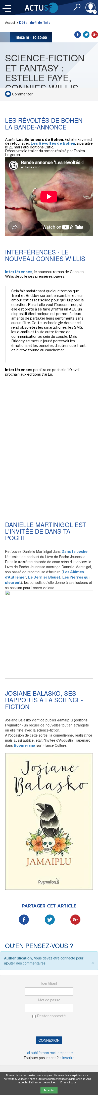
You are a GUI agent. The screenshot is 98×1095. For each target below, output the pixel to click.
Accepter (49, 1090)
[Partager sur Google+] (94, 34)
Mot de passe (49, 999)
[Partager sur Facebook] (77, 34)
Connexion (49, 1040)
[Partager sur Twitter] (86, 34)
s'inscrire (67, 1058)
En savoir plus (68, 1082)
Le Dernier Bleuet (44, 577)
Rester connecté (51, 1016)
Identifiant (49, 983)
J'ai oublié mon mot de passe (49, 1053)
